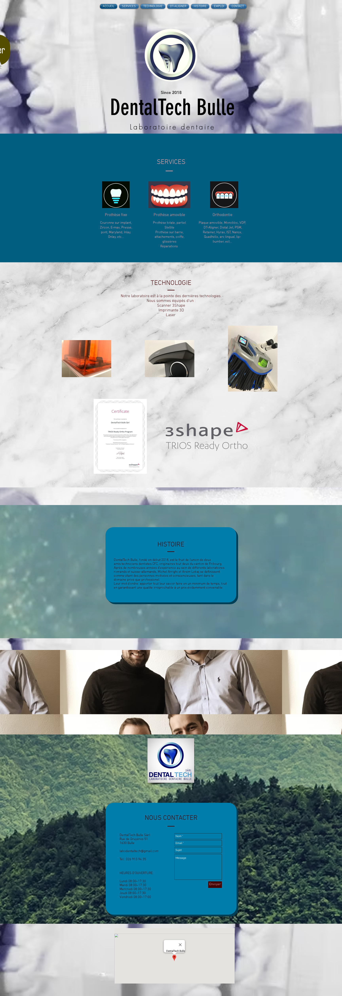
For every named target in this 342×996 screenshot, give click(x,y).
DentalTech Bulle (172, 107)
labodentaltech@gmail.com (139, 851)
